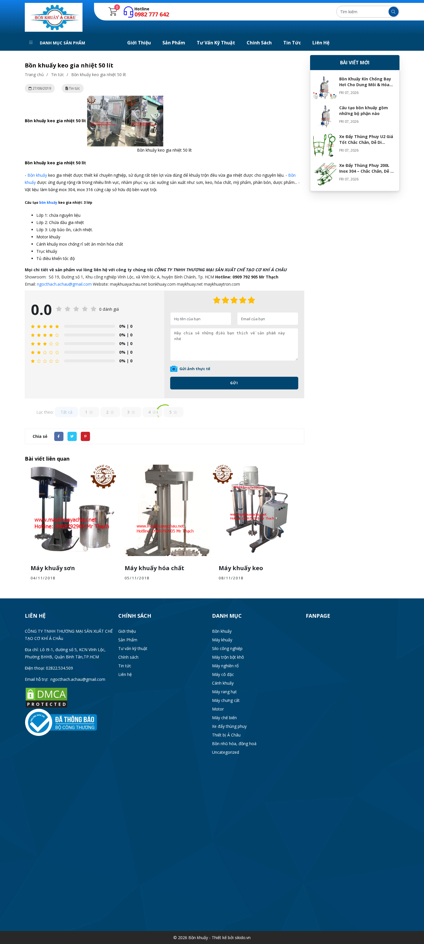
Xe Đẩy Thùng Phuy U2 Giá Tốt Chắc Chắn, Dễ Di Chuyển (366, 142)
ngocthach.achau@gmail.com (64, 284)
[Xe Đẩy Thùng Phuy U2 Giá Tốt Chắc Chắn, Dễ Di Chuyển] (324, 145)
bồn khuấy (48, 202)
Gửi (234, 382)
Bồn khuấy (37, 175)
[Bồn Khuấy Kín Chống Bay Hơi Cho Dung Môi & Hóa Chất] (324, 87)
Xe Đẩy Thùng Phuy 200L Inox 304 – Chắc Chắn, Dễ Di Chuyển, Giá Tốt (366, 171)
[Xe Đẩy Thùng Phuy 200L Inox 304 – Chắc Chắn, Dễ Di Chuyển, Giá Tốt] (324, 174)
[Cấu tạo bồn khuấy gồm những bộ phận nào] (324, 116)
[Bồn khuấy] (53, 17)
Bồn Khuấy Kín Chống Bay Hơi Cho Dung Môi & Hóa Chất (365, 84)
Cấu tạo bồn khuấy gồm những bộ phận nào (363, 110)
